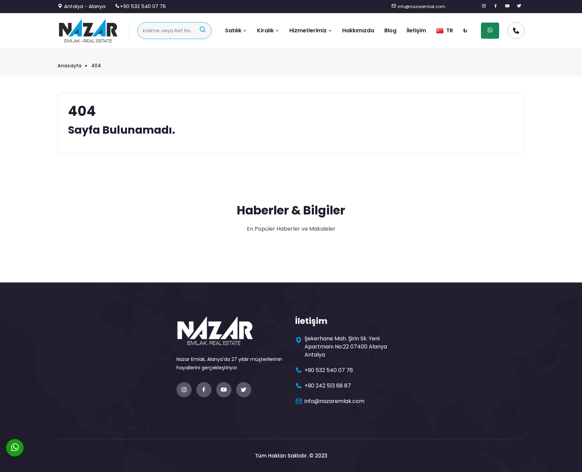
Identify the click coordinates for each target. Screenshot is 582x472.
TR (449, 30)
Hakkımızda (358, 30)
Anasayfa (70, 65)
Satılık (234, 30)
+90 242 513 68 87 (327, 386)
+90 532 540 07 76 (143, 6)
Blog (390, 30)
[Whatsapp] (15, 448)
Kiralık (266, 30)
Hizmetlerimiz (308, 30)
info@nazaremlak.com (421, 6)
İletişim (416, 30)
